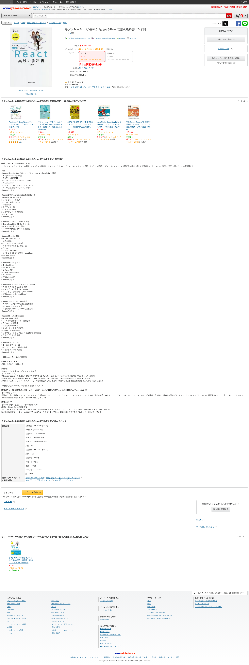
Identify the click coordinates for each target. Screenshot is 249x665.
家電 (9, 612)
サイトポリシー (94, 657)
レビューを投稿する (32, 492)
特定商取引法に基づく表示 (137, 657)
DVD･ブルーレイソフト (59, 618)
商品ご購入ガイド (106, 643)
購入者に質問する (220, 509)
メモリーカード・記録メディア (62, 624)
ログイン (36, 7)
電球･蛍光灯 (55, 633)
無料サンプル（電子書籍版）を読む (226, 58)
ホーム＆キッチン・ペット (16, 618)
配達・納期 (104, 637)
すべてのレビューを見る (14, 508)
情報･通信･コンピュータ (80, 87)
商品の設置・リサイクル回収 (110, 634)
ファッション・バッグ (59, 609)
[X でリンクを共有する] (225, 25)
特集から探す (105, 619)
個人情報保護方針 (119, 657)
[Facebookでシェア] (238, 25)
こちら (80, 7)
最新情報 (133, 38)
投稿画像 (122, 38)
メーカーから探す (106, 601)
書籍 (66, 85)
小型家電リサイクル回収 (156, 612)
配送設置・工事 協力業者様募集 (158, 618)
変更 (111, 9)
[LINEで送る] (245, 25)
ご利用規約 (106, 657)
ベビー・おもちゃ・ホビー (16, 601)
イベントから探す (106, 610)
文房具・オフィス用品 (15, 630)
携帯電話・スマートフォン (60, 604)
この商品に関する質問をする (104, 38)
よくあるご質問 (173, 657)
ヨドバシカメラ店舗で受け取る (206, 601)
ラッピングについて (202, 604)
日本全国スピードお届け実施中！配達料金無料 (229, 7)
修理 (149, 601)
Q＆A (198, 520)
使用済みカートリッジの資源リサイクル (161, 615)
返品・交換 (151, 607)
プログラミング (98, 87)
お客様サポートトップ (78, 657)
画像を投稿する (31, 94)
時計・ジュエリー (57, 612)
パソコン (10, 621)
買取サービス (152, 609)
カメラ (53, 607)
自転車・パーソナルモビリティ (62, 630)
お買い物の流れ (105, 629)
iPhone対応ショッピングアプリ (111, 646)
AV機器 (9, 627)
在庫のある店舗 (223, 49)
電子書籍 (10, 609)
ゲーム (9, 633)
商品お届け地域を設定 (41, 9)
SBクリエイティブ (86, 68)
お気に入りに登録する (226, 39)
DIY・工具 (55, 601)
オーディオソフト (57, 621)
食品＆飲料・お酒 (13, 604)
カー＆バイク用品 (57, 615)
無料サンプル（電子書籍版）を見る (31, 90)
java (108, 87)
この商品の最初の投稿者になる (79, 38)
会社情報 (162, 657)
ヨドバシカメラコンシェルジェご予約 (208, 607)
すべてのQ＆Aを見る (205, 527)
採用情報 (153, 657)
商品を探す (104, 640)
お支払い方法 (105, 632)
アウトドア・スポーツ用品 (16, 624)
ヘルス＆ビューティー (15, 615)
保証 (149, 604)
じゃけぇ (68, 33)
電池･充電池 (55, 627)
